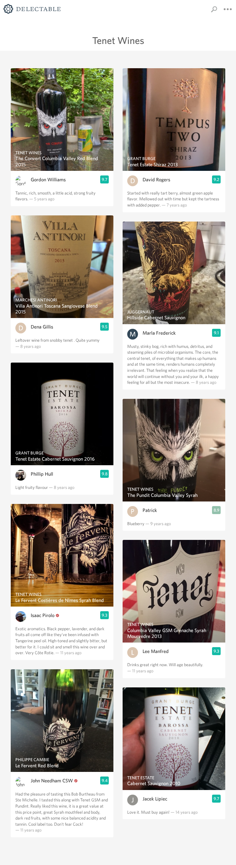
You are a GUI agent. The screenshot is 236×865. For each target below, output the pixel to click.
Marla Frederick (159, 333)
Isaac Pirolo (42, 615)
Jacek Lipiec (155, 799)
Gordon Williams (48, 180)
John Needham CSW (52, 781)
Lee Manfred (156, 651)
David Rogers (156, 180)
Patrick (150, 510)
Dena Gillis (42, 327)
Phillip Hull (42, 474)
